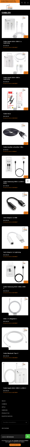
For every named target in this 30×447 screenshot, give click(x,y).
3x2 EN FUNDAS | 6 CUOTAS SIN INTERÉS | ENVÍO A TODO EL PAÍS (8, 1)
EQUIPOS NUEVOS (7, 416)
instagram (5, 428)
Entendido (15, 444)
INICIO (4, 401)
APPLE (3, 407)
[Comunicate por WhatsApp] (27, 436)
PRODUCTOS (5, 413)
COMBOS (4, 404)
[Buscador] (22, 2)
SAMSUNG (5, 410)
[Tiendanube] (8, 437)
